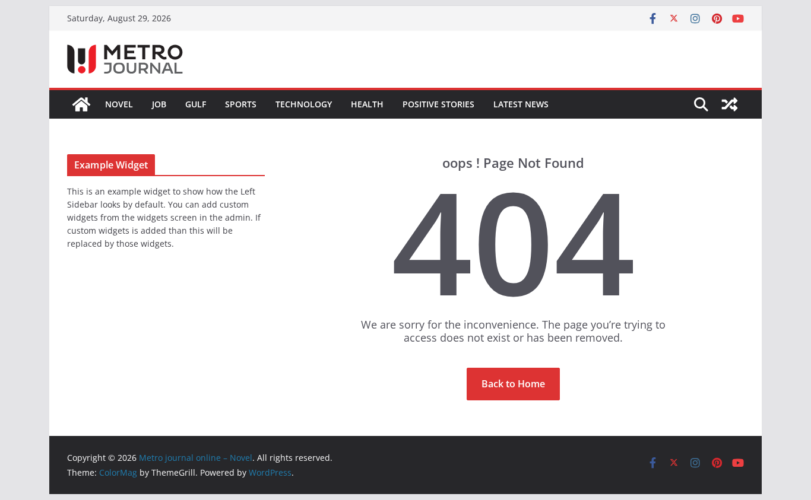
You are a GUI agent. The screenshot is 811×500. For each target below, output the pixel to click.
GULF (195, 104)
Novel (119, 104)
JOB (159, 104)
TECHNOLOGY (303, 104)
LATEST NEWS (521, 104)
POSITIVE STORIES (438, 104)
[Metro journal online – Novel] (81, 104)
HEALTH (367, 104)
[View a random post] (729, 104)
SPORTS (240, 104)
